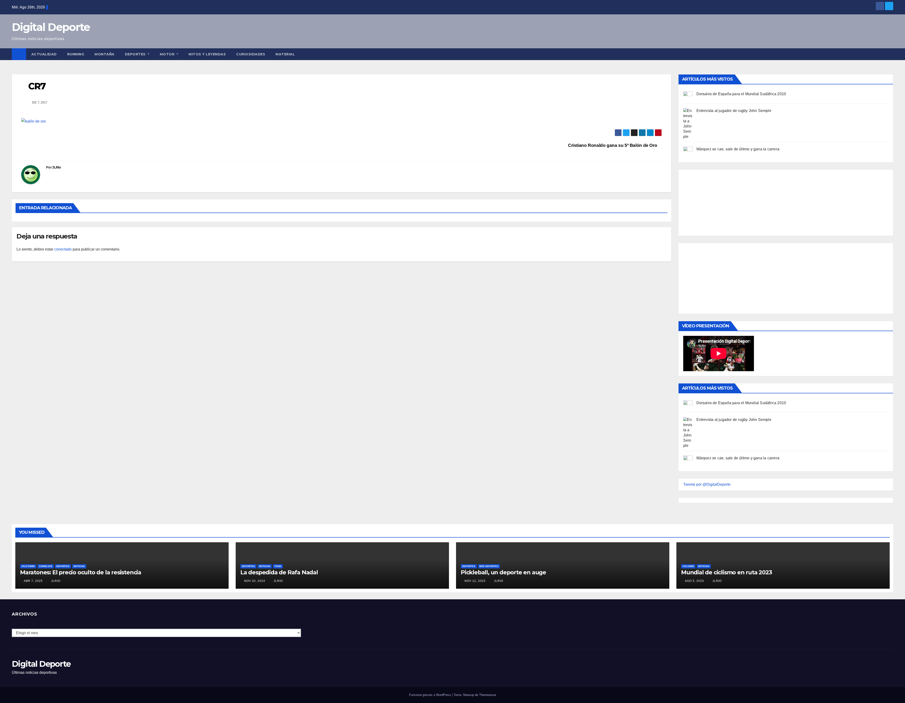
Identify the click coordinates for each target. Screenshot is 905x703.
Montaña (105, 54)
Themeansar (487, 695)
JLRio (56, 167)
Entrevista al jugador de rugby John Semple (733, 111)
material (285, 54)
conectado (63, 249)
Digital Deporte (51, 27)
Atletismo (28, 566)
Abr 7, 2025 (33, 581)
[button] (890, 54)
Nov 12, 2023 (475, 581)
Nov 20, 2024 (254, 581)
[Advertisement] (718, 201)
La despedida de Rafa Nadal (279, 572)
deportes (63, 566)
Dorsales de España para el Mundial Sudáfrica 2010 (741, 94)
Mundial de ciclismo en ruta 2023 (726, 572)
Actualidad (44, 54)
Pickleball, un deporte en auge (503, 572)
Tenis (277, 566)
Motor (168, 54)
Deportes (136, 54)
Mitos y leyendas (207, 54)
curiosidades (250, 54)
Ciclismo (688, 566)
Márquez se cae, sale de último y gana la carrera (738, 149)
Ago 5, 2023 (694, 581)
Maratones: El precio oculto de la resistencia (80, 572)
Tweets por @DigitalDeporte (707, 484)
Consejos (45, 566)
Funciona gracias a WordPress (430, 695)
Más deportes (488, 566)
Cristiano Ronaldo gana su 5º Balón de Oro (613, 145)
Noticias (79, 566)
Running (75, 54)
